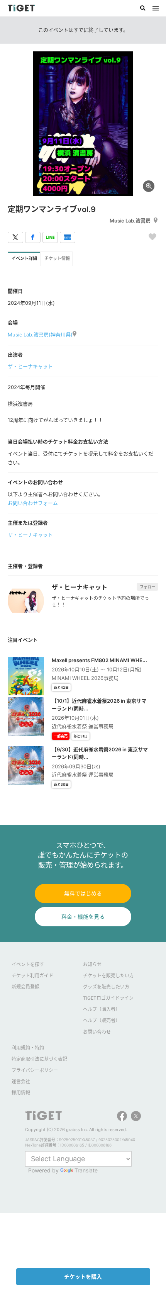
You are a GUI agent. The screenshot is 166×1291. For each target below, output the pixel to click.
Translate (86, 1170)
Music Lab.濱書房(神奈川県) (40, 334)
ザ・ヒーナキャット (30, 366)
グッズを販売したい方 (106, 987)
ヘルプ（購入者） (101, 1009)
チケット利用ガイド (32, 975)
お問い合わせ (97, 1032)
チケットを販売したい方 (108, 975)
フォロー (147, 586)
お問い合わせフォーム (33, 503)
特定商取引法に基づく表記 (39, 1059)
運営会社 (21, 1081)
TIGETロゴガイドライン (108, 998)
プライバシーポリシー (35, 1070)
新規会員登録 (25, 987)
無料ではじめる (83, 893)
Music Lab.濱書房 (130, 220)
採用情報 (21, 1093)
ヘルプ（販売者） (101, 1020)
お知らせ (92, 964)
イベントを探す (28, 964)
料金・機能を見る (83, 916)
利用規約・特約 (28, 1048)
